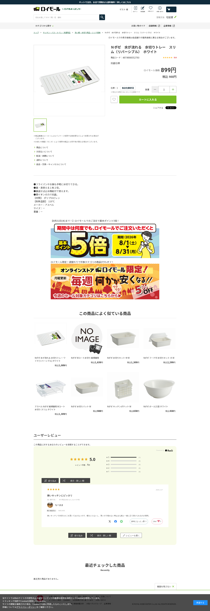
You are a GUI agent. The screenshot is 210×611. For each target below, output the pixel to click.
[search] (102, 17)
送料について (42, 159)
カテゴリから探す (43, 25)
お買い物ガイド (138, 25)
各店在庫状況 (128, 87)
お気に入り (151, 11)
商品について (42, 147)
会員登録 (142, 11)
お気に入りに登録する (114, 99)
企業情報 (167, 25)
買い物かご (171, 9)
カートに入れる (148, 99)
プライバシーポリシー (26, 607)
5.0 (92, 459)
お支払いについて (44, 151)
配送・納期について (45, 155)
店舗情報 (153, 25)
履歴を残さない (164, 586)
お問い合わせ (159, 11)
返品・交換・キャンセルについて (51, 164)
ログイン (135, 11)
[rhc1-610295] (40, 125)
